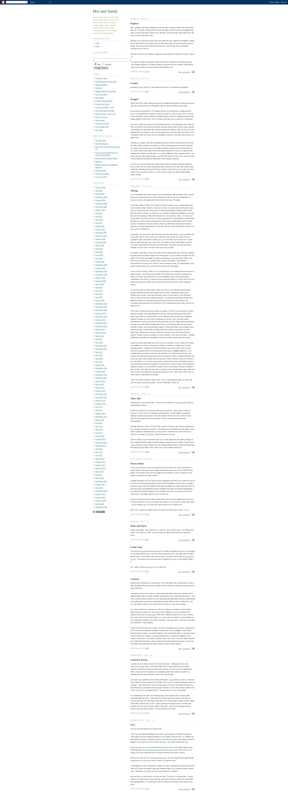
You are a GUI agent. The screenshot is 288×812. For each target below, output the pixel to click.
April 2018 (98, 488)
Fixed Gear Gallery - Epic (104, 107)
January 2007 (100, 210)
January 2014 (100, 400)
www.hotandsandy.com (153, 750)
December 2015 (101, 442)
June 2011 (99, 342)
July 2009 (98, 297)
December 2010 (101, 326)
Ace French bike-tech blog (104, 110)
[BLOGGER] (99, 512)
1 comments (185, 72)
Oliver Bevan (100, 120)
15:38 (147, 387)
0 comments (185, 92)
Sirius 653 (181, 402)
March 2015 (99, 420)
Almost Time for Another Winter (106, 158)
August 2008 (99, 261)
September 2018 (101, 491)
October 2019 (100, 494)
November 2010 (101, 323)
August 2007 (99, 226)
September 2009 (101, 304)
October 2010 (100, 320)
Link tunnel (152, 615)
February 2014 (100, 404)
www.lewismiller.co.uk (159, 758)
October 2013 (100, 391)
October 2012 (100, 371)
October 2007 (100, 229)
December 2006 (101, 207)
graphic (140, 87)
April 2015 (98, 423)
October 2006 (100, 200)
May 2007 (98, 216)
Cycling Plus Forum (102, 104)
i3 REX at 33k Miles (102, 174)
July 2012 (98, 362)
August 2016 (99, 459)
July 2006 (98, 191)
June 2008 (99, 255)
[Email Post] (192, 72)
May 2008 (98, 252)
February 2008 (100, 242)
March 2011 (99, 336)
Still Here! (98, 161)
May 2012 (98, 355)
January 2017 (100, 465)
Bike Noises (99, 98)
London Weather (101, 85)
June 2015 (99, 429)
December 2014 (101, 417)
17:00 (147, 713)
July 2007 (98, 223)
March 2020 (99, 504)
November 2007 (101, 232)
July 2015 (98, 433)
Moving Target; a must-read (105, 114)
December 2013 (101, 397)
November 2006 (101, 203)
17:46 (147, 514)
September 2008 (101, 265)
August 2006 (99, 194)
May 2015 (98, 426)
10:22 (147, 571)
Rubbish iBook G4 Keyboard (105, 91)
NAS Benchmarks (101, 144)
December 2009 (101, 310)
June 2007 (99, 220)
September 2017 (101, 481)
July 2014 (98, 410)
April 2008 (98, 249)
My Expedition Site (102, 127)
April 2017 (98, 475)
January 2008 (100, 239)
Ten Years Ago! (100, 140)
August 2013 (99, 387)
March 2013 (99, 384)
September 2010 (101, 316)
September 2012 (101, 368)
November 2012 (101, 375)
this (145, 505)
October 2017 (100, 484)
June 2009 (99, 294)
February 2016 (100, 446)
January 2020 (100, 497)
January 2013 (100, 381)
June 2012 (99, 358)
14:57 (147, 91)
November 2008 (101, 271)
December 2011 (101, 349)
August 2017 (99, 478)
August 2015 (99, 436)
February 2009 (100, 281)
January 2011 (100, 329)
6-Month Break (100, 170)
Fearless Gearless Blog (103, 101)
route (142, 551)
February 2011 (100, 333)
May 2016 (98, 452)
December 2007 (101, 236)
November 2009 (101, 307)
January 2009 (100, 278)
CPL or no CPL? (101, 177)
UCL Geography (101, 94)
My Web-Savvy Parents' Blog (106, 81)
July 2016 (98, 455)
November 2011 (101, 345)
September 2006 (101, 197)
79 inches (150, 434)
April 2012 (98, 352)
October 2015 (100, 439)
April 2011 (98, 339)
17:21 (147, 789)
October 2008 (100, 268)
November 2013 (101, 394)
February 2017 (100, 468)
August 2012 (99, 365)
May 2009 (98, 291)
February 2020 (100, 500)
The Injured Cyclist (102, 123)
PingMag (98, 88)
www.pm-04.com (171, 750)
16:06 (147, 452)
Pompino (133, 413)
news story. (150, 567)
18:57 (147, 539)
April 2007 (98, 213)
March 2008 (99, 245)
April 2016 (98, 449)
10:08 (147, 648)
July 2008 (98, 258)
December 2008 (101, 275)
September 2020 (101, 507)
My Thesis (99, 130)
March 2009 (99, 284)
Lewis (97, 43)
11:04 (147, 179)
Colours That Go (101, 117)
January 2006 (100, 187)
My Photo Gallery (101, 78)
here (164, 742)
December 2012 (101, 378)
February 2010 (100, 313)
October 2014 (100, 413)
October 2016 (100, 462)
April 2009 (98, 287)
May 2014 (98, 407)
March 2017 (99, 471)
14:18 (147, 71)
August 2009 (99, 300)
